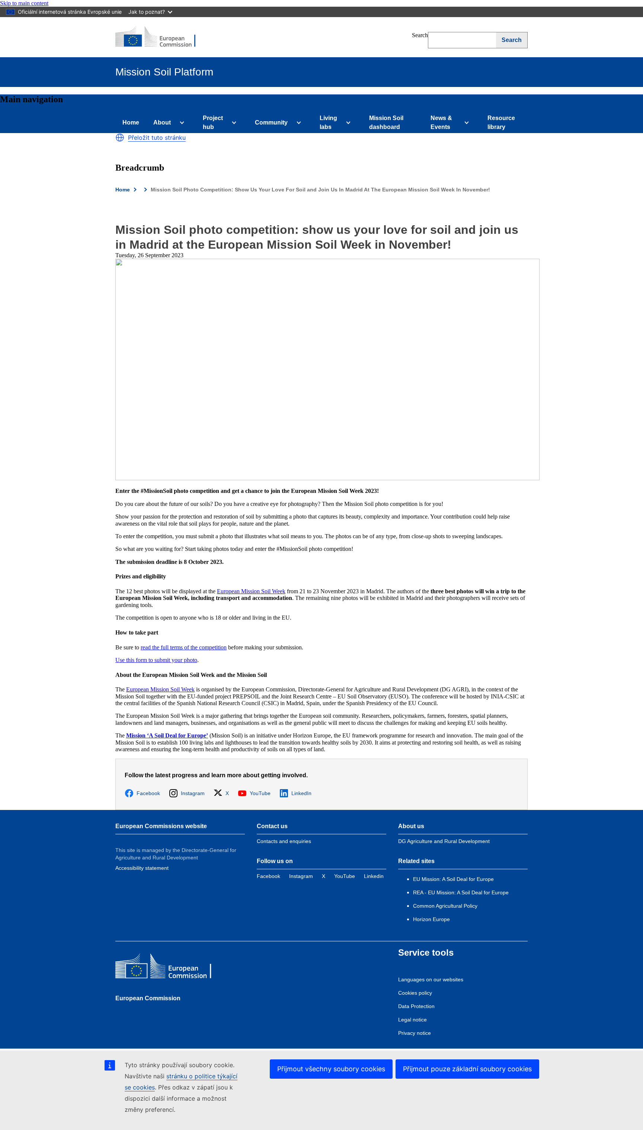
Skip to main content (24, 3)
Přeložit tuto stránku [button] (157, 137)
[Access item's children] (180, 122)
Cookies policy (415, 993)
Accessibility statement (142, 868)
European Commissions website (161, 826)
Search (420, 35)
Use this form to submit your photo (156, 660)
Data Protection (416, 1006)
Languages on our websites (430, 979)
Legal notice (412, 1020)
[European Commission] (160, 37)
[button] (119, 137)
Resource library (501, 122)
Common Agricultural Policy (445, 906)
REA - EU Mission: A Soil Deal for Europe (461, 892)
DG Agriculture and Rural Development (444, 841)
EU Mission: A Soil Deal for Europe (454, 879)
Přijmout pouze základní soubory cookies (467, 1069)
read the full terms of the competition (184, 647)
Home (130, 122)
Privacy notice (414, 1033)
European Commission (147, 998)
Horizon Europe (431, 919)
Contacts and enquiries (284, 841)
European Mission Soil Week (251, 591)
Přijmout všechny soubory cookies (331, 1069)
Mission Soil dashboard (386, 122)
